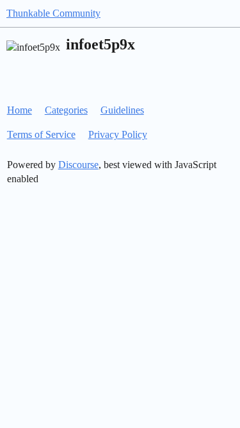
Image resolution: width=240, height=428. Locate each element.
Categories (66, 110)
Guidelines (122, 110)
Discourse (78, 164)
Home (19, 110)
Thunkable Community (53, 13)
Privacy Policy (117, 134)
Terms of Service (41, 134)
